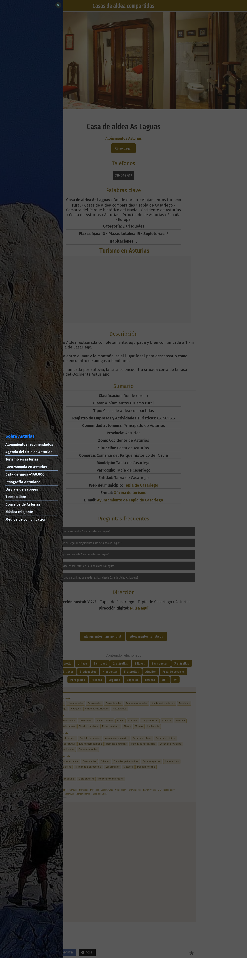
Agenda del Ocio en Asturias (28, 452)
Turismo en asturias (22, 459)
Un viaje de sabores (21, 489)
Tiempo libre (15, 497)
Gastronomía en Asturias (26, 467)
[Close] (58, 5)
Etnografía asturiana (23, 482)
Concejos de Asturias (23, 504)
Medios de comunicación (25, 519)
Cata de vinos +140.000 (24, 474)
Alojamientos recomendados (29, 444)
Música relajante (19, 512)
